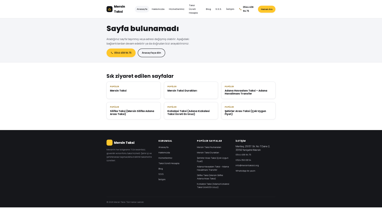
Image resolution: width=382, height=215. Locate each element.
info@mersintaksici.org (247, 165)
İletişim (230, 9)
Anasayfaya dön (151, 52)
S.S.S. (218, 9)
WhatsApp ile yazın (245, 170)
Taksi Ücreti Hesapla (193, 9)
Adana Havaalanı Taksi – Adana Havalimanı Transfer (213, 168)
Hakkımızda (158, 9)
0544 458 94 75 (122, 52)
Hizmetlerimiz (176, 9)
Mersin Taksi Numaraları (209, 147)
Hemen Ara (266, 9)
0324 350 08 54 (243, 159)
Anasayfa (142, 9)
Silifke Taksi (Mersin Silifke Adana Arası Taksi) (210, 177)
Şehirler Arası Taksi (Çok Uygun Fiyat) (212, 159)
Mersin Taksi (119, 9)
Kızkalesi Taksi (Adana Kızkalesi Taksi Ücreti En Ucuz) (213, 185)
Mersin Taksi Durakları (208, 152)
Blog (208, 9)
